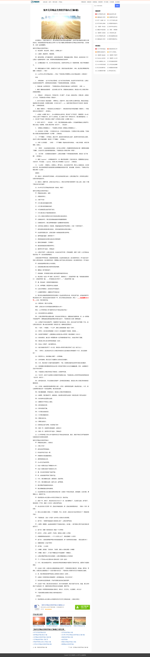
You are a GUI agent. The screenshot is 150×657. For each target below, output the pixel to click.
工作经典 (112, 2)
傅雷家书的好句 (113, 23)
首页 (50, 2)
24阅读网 (73, 655)
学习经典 (106, 2)
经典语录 (89, 2)
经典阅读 (95, 2)
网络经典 (83, 2)
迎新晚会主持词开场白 (68, 644)
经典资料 (100, 2)
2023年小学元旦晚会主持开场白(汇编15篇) (73, 634)
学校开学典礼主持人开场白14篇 (42, 641)
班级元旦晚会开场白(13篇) (69, 641)
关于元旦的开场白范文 (39, 632)
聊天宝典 (55, 2)
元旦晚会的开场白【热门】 (40, 639)
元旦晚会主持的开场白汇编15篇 (42, 637)
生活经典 (117, 2)
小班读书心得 (112, 32)
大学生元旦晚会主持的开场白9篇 (42, 644)
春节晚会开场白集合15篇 (40, 634)
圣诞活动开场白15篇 (67, 637)
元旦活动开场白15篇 (67, 632)
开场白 (60, 2)
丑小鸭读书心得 (101, 36)
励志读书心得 (112, 14)
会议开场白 (65, 639)
